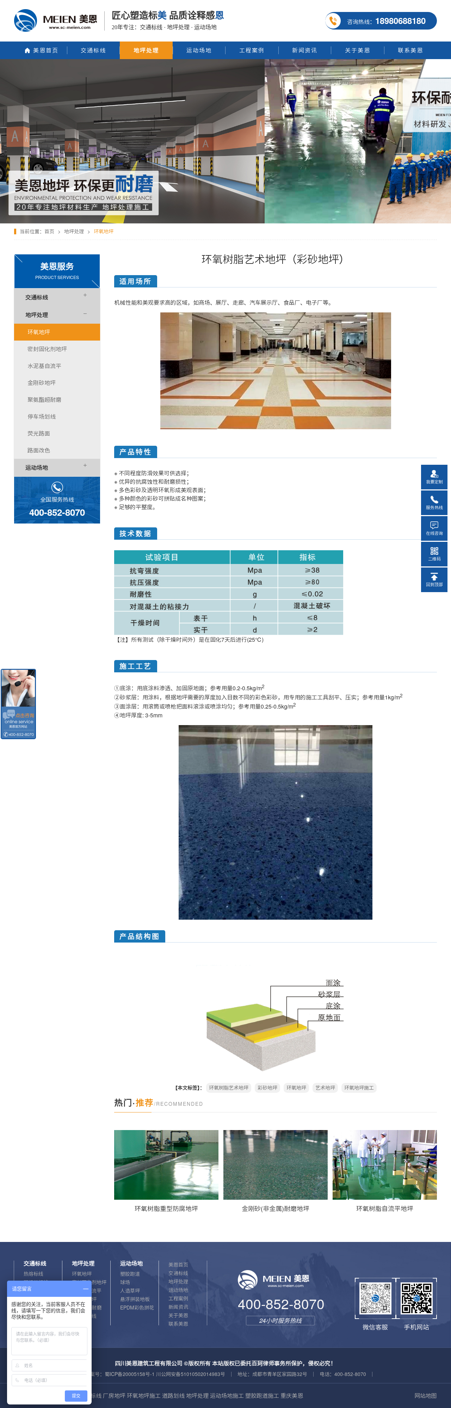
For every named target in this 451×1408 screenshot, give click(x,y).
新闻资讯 (178, 1307)
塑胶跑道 (130, 1273)
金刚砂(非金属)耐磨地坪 (275, 1208)
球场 (125, 1282)
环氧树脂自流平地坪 (384, 1208)
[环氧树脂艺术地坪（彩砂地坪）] (225, 61)
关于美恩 (178, 1315)
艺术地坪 (325, 1087)
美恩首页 (178, 1264)
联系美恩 (178, 1323)
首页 (49, 231)
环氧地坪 (296, 1087)
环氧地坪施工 (359, 1087)
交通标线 (178, 1273)
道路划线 (173, 1396)
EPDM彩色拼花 (137, 1307)
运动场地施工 (227, 1396)
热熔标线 (33, 1273)
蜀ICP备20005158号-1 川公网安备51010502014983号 (165, 1374)
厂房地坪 (114, 1396)
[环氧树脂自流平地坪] (385, 1165)
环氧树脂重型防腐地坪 (166, 1208)
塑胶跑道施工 (262, 1396)
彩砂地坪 (267, 1087)
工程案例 (178, 1298)
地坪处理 (74, 231)
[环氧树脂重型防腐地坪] (166, 1165)
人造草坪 (130, 1290)
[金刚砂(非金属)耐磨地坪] (275, 1165)
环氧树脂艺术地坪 (228, 1087)
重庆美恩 (291, 1396)
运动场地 (178, 1290)
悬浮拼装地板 (135, 1299)
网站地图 (425, 1396)
